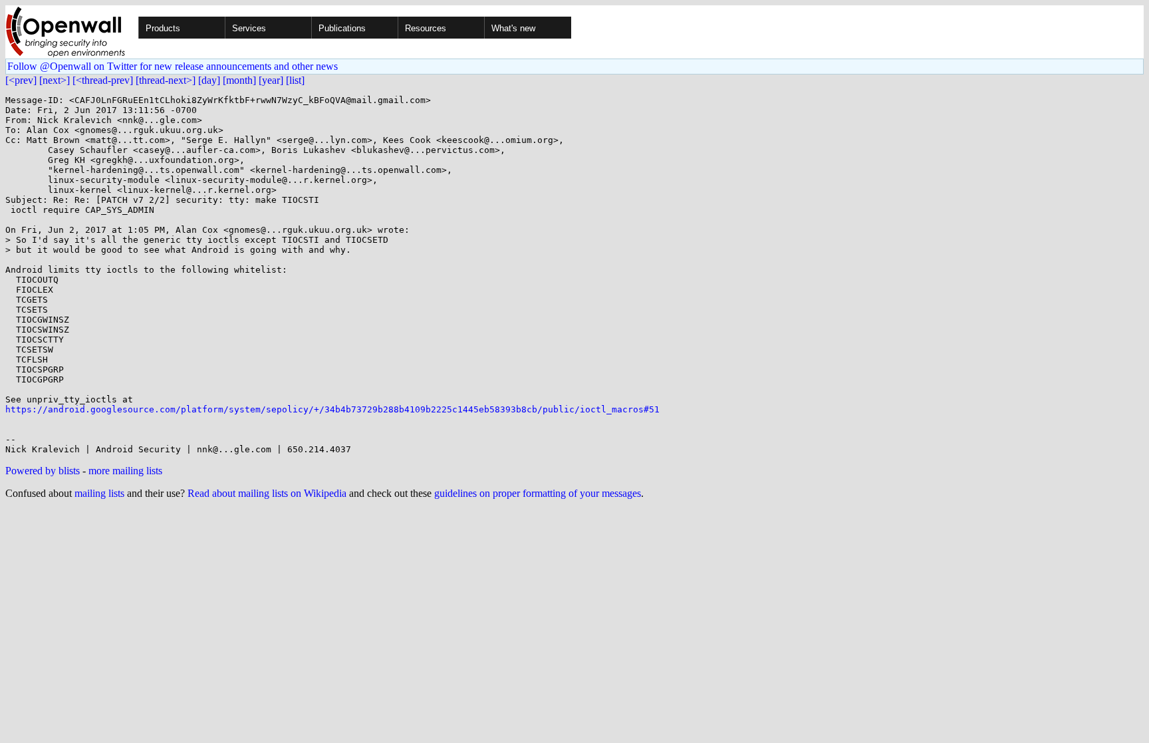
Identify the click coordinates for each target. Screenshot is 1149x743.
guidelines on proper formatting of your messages (537, 493)
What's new (513, 28)
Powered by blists (42, 470)
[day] (209, 80)
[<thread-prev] (102, 80)
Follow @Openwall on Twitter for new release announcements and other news (172, 66)
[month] (239, 80)
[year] (271, 80)
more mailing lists (125, 470)
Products (163, 28)
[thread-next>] (165, 80)
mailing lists (99, 493)
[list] (295, 80)
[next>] (54, 80)
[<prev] (21, 80)
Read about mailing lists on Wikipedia (267, 493)
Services (249, 28)
